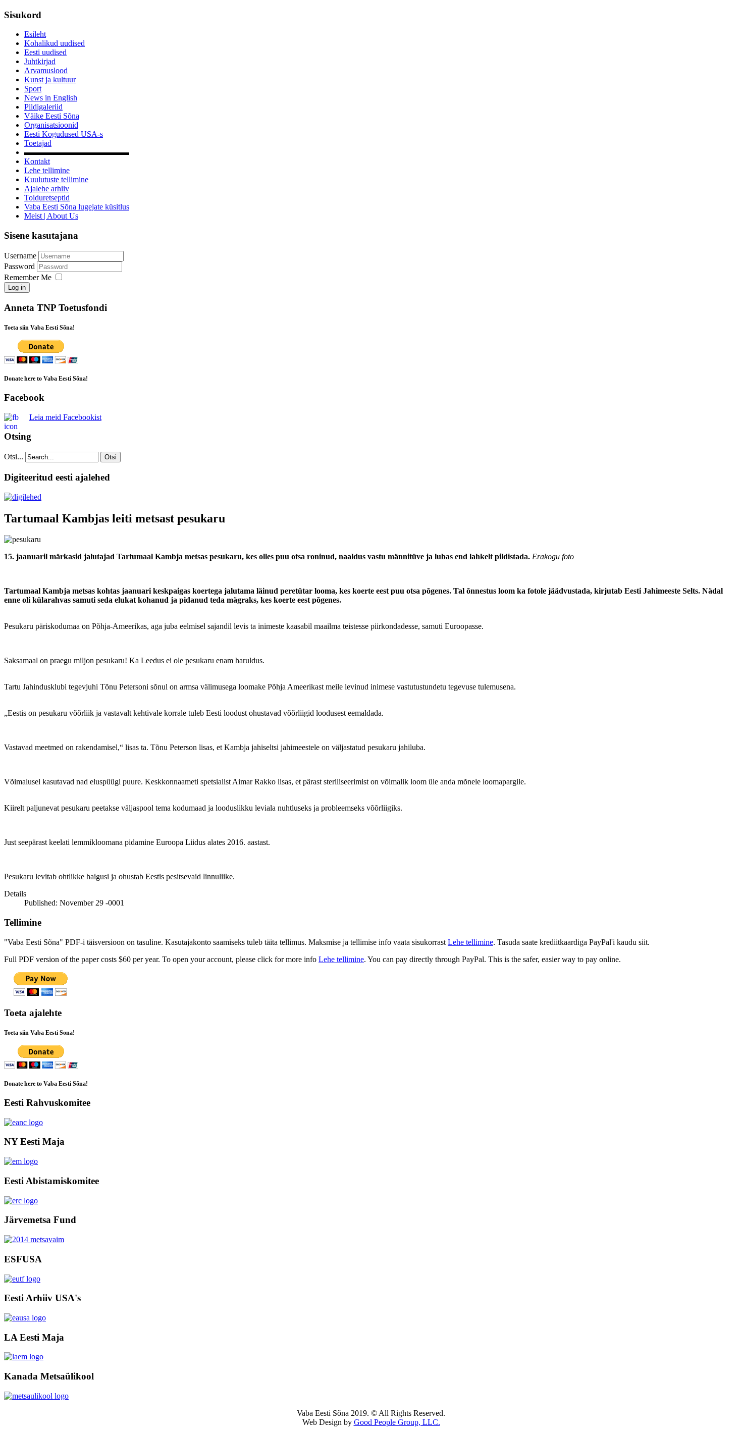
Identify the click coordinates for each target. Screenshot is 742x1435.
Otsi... (13, 456)
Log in (17, 287)
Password (20, 266)
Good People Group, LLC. (397, 1422)
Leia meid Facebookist (65, 417)
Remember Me (27, 277)
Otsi (110, 457)
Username (20, 255)
